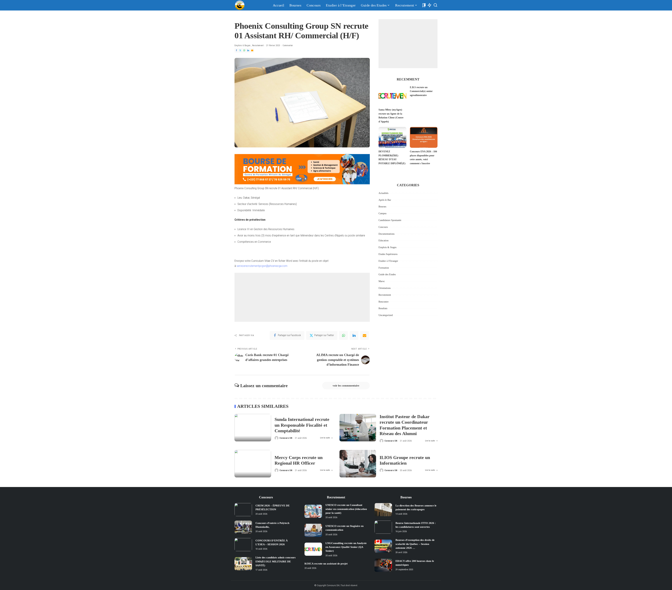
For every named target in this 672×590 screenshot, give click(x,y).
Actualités (383, 193)
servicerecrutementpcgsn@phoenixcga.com (262, 266)
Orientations (385, 288)
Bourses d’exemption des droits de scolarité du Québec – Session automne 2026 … (415, 544)
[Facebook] (236, 50)
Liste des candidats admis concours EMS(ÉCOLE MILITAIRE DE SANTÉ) (275, 561)
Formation (384, 267)
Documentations (386, 234)
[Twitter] (240, 50)
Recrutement (258, 45)
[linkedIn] (354, 335)
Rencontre (383, 301)
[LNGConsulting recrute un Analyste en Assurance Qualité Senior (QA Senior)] (313, 549)
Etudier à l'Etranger (388, 261)
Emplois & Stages (242, 45)
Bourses (382, 206)
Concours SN (285, 438)
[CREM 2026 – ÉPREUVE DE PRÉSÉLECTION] (243, 509)
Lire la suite (325, 438)
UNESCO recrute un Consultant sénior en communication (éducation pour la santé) (346, 509)
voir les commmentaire (346, 385)
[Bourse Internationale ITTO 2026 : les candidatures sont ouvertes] (383, 527)
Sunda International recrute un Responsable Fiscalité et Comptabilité (302, 425)
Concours (383, 227)
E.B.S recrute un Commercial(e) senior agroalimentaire (421, 91)
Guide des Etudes (387, 274)
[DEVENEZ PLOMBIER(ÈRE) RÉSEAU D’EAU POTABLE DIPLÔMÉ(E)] (392, 137)
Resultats (383, 308)
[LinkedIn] (248, 50)
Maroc (382, 281)
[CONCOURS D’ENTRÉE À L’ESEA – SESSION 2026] (243, 544)
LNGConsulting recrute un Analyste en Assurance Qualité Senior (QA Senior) (346, 547)
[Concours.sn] (239, 5)
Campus (382, 213)
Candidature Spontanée (390, 220)
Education (383, 240)
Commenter (288, 45)
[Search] (435, 5)
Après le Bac (385, 200)
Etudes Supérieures (388, 254)
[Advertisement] (302, 297)
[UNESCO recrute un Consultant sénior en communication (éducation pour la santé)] (313, 511)
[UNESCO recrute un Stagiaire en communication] (313, 530)
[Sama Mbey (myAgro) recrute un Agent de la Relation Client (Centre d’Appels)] (392, 95)
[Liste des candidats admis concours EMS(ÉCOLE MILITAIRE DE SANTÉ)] (243, 563)
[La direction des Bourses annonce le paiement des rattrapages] (383, 509)
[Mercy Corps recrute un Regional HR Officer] (252, 463)
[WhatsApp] (244, 50)
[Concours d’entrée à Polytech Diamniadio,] (243, 527)
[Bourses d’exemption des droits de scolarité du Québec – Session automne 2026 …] (383, 546)
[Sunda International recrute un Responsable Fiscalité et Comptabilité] (252, 427)
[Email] (252, 50)
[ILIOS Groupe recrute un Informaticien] (358, 463)
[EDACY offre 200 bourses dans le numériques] (383, 565)
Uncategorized (386, 315)
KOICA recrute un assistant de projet (326, 563)
